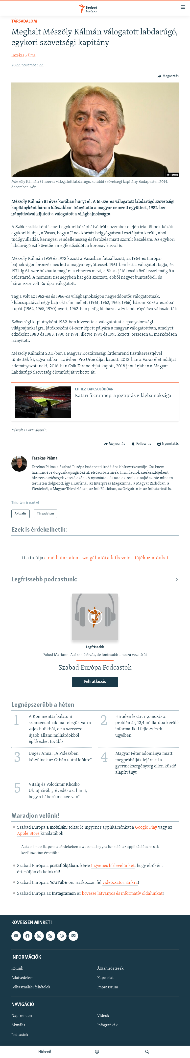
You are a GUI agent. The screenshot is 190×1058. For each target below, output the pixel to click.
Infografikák (107, 1025)
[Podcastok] (97, 1052)
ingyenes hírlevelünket (113, 866)
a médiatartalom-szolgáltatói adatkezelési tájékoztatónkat (106, 558)
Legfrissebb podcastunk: (44, 579)
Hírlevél (44, 1052)
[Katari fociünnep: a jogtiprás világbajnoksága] (43, 402)
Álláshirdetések (110, 969)
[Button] (168, 76)
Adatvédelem (22, 978)
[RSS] (50, 936)
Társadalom (24, 21)
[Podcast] (62, 936)
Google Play (146, 827)
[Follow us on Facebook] (27, 936)
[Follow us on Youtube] (16, 936)
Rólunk (17, 969)
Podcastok (19, 1035)
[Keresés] (147, 1052)
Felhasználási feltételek (30, 987)
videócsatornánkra (120, 883)
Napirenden (21, 1016)
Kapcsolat (105, 978)
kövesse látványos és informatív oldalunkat (122, 894)
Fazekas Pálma (23, 55)
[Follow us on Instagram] (39, 936)
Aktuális (18, 1025)
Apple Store (28, 834)
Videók (103, 1016)
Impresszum (107, 987)
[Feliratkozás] (73, 936)
